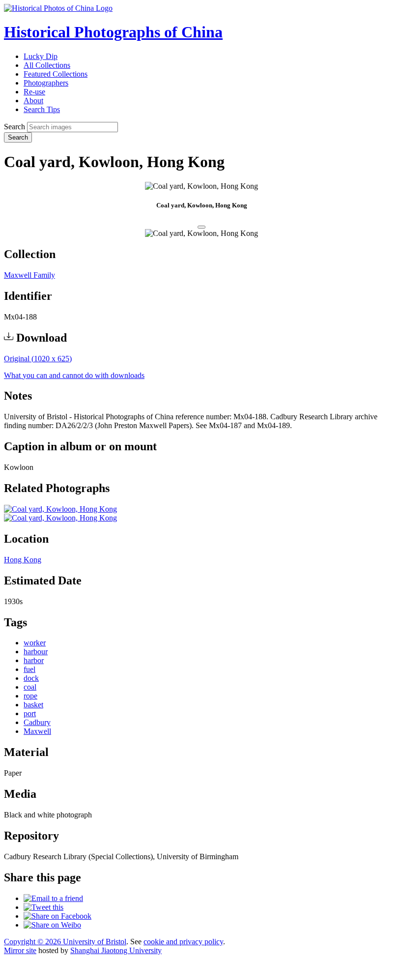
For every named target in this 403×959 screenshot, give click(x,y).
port (30, 713)
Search (14, 126)
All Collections (47, 65)
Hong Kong (22, 559)
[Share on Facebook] (57, 916)
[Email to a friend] (53, 898)
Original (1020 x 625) (38, 358)
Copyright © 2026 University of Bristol (65, 941)
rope (30, 696)
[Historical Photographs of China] (58, 8)
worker (35, 643)
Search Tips (42, 109)
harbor (34, 660)
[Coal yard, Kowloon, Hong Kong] (60, 509)
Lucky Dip (41, 56)
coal (30, 687)
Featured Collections (55, 74)
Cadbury (37, 722)
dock (31, 678)
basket (33, 704)
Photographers (46, 83)
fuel (29, 669)
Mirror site (20, 950)
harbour (36, 651)
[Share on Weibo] (52, 925)
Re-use (34, 91)
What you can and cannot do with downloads (74, 375)
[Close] (201, 227)
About (33, 100)
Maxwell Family (29, 275)
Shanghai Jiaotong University (116, 950)
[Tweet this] (43, 907)
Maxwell (37, 731)
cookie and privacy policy (183, 941)
